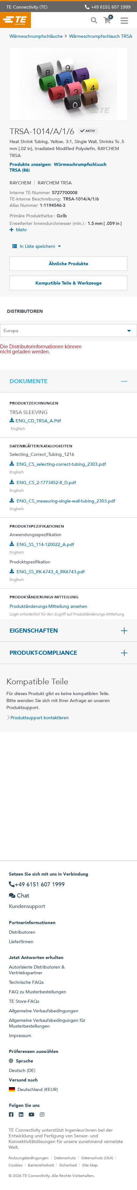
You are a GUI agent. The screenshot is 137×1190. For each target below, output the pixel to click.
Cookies (15, 1164)
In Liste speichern (37, 246)
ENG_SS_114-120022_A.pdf (45, 544)
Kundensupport (27, 906)
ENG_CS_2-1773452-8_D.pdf (46, 482)
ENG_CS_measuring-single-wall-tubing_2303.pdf (66, 501)
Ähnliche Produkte (68, 263)
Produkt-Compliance (43, 652)
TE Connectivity (15, 20)
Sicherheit (68, 1164)
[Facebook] (11, 1115)
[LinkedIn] (21, 1115)
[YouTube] (31, 1115)
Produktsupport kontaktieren (40, 717)
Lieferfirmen (21, 941)
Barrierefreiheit (41, 1164)
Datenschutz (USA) (97, 1157)
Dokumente (28, 381)
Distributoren (22, 932)
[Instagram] (42, 1115)
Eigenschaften (34, 630)
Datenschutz (65, 1157)
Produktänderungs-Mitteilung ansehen (48, 606)
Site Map (89, 1164)
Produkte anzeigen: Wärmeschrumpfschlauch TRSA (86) (58, 167)
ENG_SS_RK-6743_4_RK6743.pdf (51, 572)
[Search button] (94, 19)
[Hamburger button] (124, 20)
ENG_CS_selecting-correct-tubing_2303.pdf (61, 464)
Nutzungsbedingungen (29, 1157)
